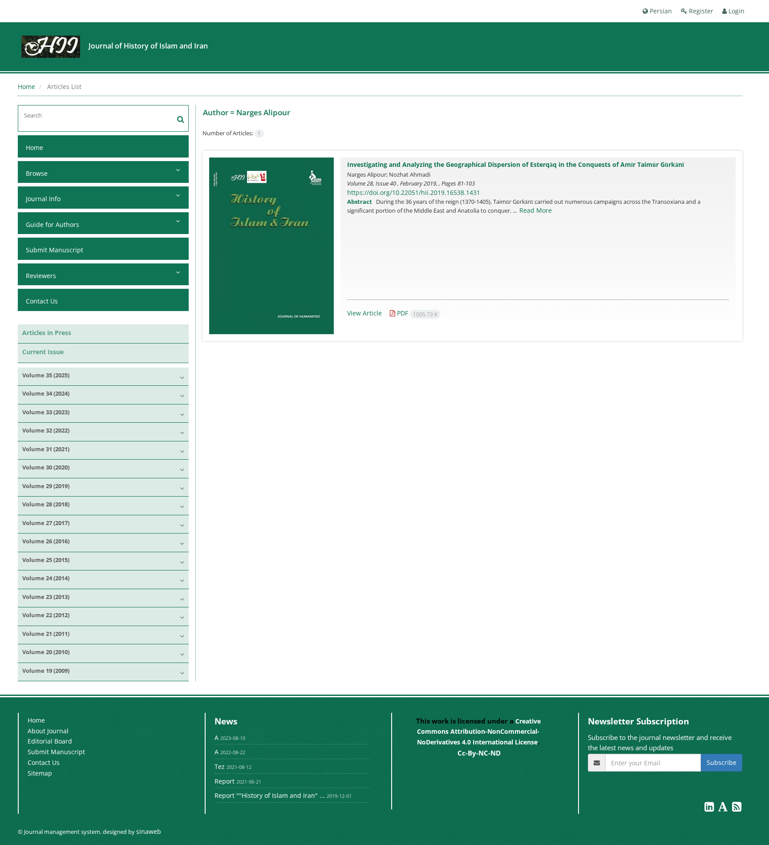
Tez (220, 766)
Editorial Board (50, 741)
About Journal (48, 731)
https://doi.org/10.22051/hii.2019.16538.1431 (413, 192)
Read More (535, 210)
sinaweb (148, 831)
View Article (364, 313)
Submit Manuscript (54, 250)
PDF (416, 313)
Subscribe (722, 762)
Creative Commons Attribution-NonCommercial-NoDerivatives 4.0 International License (479, 731)
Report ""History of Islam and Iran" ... (270, 795)
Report (225, 781)
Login (736, 11)
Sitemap (40, 773)
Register (700, 11)
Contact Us (42, 301)
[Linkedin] (710, 808)
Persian (660, 11)
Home (26, 86)
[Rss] (736, 808)
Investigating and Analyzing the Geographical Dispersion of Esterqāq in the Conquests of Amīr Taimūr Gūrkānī (515, 164)
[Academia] (723, 808)
